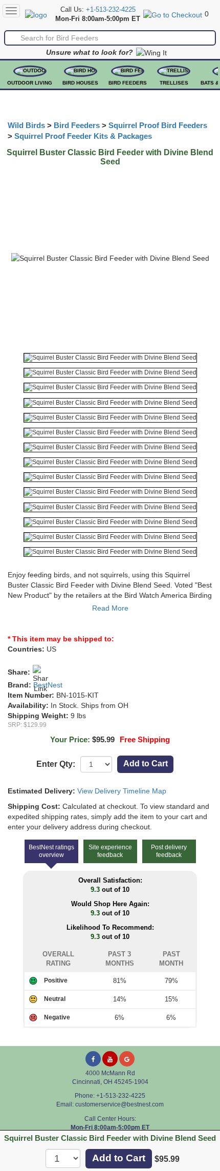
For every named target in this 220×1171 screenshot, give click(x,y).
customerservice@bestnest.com (119, 1104)
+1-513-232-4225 (111, 9)
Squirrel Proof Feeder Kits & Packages (83, 136)
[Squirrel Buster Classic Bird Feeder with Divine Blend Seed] (110, 358)
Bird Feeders (127, 83)
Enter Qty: (55, 764)
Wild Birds (26, 125)
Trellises (174, 83)
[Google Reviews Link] (127, 1059)
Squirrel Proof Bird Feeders (157, 125)
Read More (110, 608)
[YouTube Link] (110, 1059)
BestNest (47, 685)
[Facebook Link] (93, 1059)
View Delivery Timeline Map (121, 791)
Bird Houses (80, 83)
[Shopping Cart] (172, 14)
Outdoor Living (29, 83)
